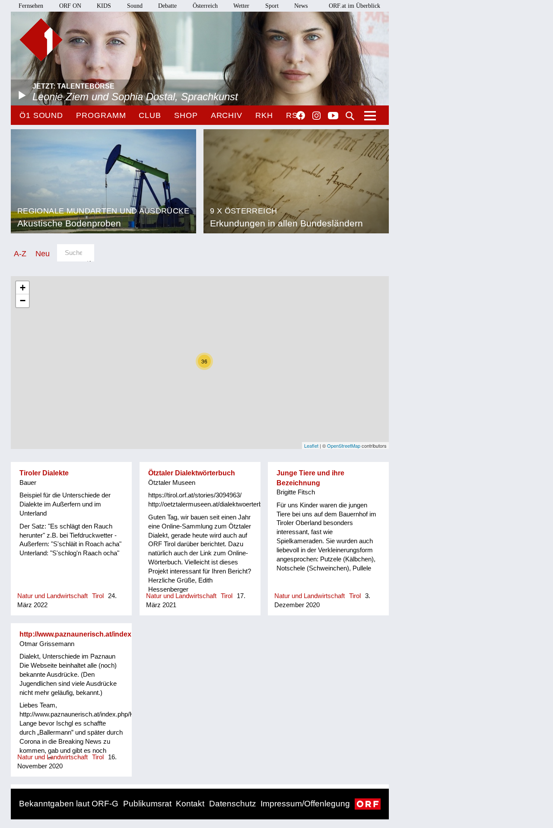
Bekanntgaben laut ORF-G (68, 803)
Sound (135, 6)
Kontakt (190, 803)
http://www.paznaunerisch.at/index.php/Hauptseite (101, 634)
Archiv (226, 115)
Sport (272, 6)
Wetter (241, 6)
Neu (42, 253)
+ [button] (22, 287)
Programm (101, 115)
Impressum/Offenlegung (305, 803)
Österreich (205, 6)
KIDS (104, 6)
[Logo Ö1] (41, 39)
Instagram (316, 115)
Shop (186, 115)
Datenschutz (232, 803)
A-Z (20, 253)
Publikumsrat (147, 803)
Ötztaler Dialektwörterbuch (191, 473)
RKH (264, 115)
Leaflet (311, 445)
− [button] (22, 300)
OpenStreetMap (343, 445)
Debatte (167, 6)
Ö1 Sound (41, 115)
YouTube (333, 116)
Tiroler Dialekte (44, 473)
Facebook (300, 115)
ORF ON (70, 6)
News (301, 6)
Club (150, 115)
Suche (350, 115)
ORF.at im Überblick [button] (354, 6)
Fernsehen (31, 6)
